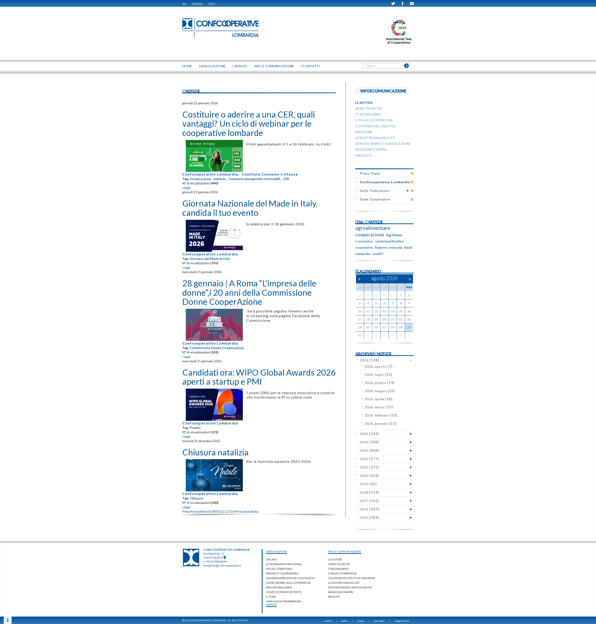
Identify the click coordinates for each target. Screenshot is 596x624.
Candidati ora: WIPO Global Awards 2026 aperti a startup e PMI (259, 377)
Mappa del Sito (401, 620)
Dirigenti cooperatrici (282, 573)
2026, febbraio (381, 415)
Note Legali (379, 620)
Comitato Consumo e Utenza (270, 174)
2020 (369, 476)
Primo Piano (370, 173)
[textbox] (386, 66)
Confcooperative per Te (284, 592)
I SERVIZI (240, 66)
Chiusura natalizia (215, 452)
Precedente (199, 511)
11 (223, 511)
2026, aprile (379, 399)
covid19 (377, 254)
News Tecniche (339, 564)
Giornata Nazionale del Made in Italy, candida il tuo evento (250, 208)
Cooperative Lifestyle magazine (351, 578)
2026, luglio (378, 374)
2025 (369, 434)
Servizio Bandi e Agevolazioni (350, 587)
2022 (369, 459)
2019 (368, 484)
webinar (219, 179)
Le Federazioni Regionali (284, 564)
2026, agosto (379, 366)
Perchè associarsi (279, 587)
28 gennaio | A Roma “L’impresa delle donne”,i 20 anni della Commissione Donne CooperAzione (249, 292)
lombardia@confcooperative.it (222, 565)
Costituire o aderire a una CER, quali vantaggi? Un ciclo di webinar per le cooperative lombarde (248, 123)
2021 (369, 467)
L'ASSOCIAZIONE (212, 66)
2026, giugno (380, 383)
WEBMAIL (197, 3)
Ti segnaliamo (338, 568)
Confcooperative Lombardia (210, 174)
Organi (271, 559)
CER (286, 179)
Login (211, 3)
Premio (195, 428)
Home (187, 66)
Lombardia (362, 254)
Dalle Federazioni (375, 191)
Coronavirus (364, 241)
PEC (184, 3)
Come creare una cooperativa (288, 582)
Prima (186, 511)
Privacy (360, 620)
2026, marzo (379, 407)
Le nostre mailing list (344, 582)
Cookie (344, 620)
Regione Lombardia (388, 247)
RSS (412, 173)
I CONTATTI (310, 66)
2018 (369, 492)
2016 (369, 509)
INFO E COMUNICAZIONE (274, 66)
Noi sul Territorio (279, 568)
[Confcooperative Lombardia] (220, 27)
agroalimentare (372, 228)
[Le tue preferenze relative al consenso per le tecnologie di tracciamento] (8, 620)
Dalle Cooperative (375, 199)
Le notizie (335, 559)
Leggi (186, 188)
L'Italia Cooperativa (342, 573)
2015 (369, 517)
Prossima (242, 511)
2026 (369, 360)
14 (234, 511)
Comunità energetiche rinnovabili (254, 179)
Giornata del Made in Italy (210, 259)
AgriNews (394, 235)
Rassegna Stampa (340, 592)
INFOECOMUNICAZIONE (383, 91)
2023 (369, 450)
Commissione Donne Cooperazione (217, 348)
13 (230, 511)
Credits (328, 620)
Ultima (253, 511)
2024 (369, 442)
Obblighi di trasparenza (283, 601)
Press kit (334, 596)
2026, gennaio (380, 423)
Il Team (271, 596)
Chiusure (196, 498)
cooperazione (200, 179)
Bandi (408, 247)
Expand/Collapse (408, 191)
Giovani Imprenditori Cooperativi (290, 578)
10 (219, 511)
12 (226, 511)
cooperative (364, 247)
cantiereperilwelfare (389, 241)
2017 (369, 501)
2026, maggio (380, 391)
